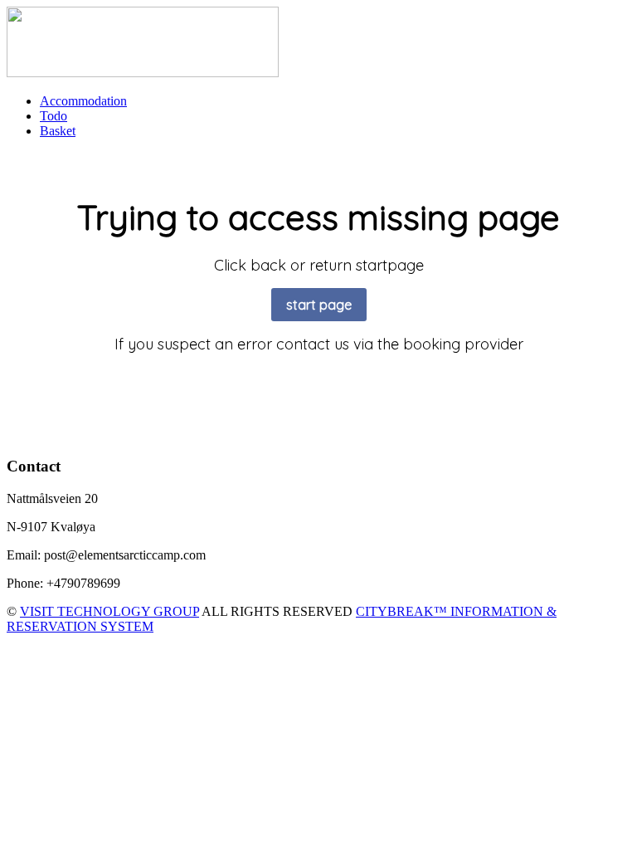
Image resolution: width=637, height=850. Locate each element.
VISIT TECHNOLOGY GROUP (109, 611)
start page (319, 304)
